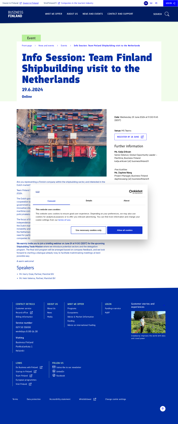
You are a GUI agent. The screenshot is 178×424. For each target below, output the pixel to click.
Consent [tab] (51, 201)
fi (156, 3)
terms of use (64, 220)
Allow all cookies (125, 230)
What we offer (53, 13)
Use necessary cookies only (88, 230)
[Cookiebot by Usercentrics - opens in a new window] (131, 192)
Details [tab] (89, 200)
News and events (93, 13)
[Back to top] (162, 408)
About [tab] (126, 200)
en (146, 3)
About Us (72, 13)
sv (151, 3)
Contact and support (120, 13)
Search (157, 14)
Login (169, 3)
